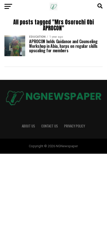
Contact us (49, 126)
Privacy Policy (74, 126)
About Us (28, 126)
